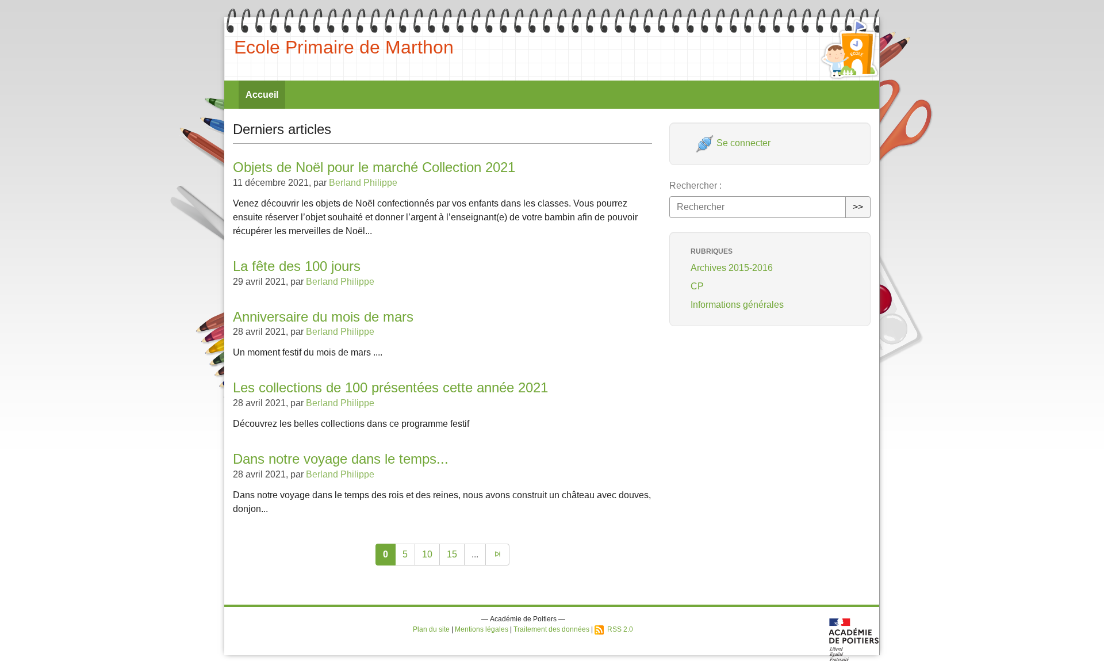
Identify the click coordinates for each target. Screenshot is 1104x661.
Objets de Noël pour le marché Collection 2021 (374, 167)
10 (427, 554)
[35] (497, 555)
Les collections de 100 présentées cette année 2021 (390, 387)
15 (452, 554)
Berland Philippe (363, 183)
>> (858, 207)
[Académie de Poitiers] (854, 639)
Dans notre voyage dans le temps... (340, 459)
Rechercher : (695, 185)
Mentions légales (481, 629)
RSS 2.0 (618, 629)
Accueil (262, 95)
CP (697, 286)
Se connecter (742, 143)
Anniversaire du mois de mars (323, 316)
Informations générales (737, 305)
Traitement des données (551, 629)
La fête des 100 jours (297, 266)
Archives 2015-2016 (732, 268)
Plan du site (431, 629)
